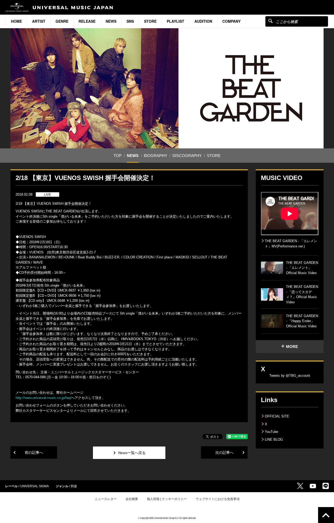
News (111, 21)
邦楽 (74, 486)
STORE (150, 21)
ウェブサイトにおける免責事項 (218, 499)
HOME (16, 21)
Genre (62, 21)
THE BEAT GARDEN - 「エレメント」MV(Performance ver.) (291, 243)
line (326, 486)
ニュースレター (106, 499)
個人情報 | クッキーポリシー (167, 499)
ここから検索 (270, 21)
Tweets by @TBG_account (289, 375)
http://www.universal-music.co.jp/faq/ (43, 398)
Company (231, 21)
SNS (130, 21)
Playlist (175, 21)
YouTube (271, 432)
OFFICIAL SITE (277, 416)
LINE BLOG (274, 439)
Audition (203, 21)
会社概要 (132, 499)
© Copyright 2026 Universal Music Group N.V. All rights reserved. (167, 517)
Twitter (300, 486)
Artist (38, 21)
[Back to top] (326, 515)
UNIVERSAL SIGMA (34, 486)
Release (87, 21)
